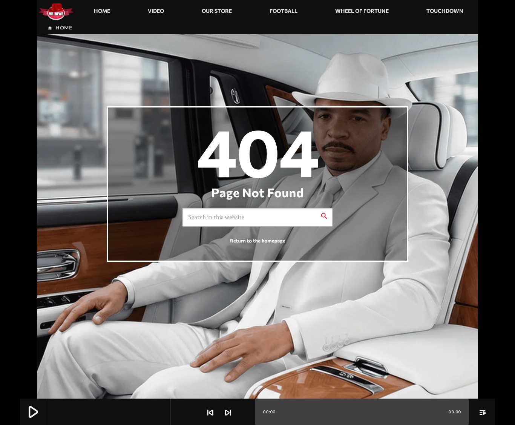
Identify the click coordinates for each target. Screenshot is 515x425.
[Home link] (56, 11)
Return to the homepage (257, 241)
